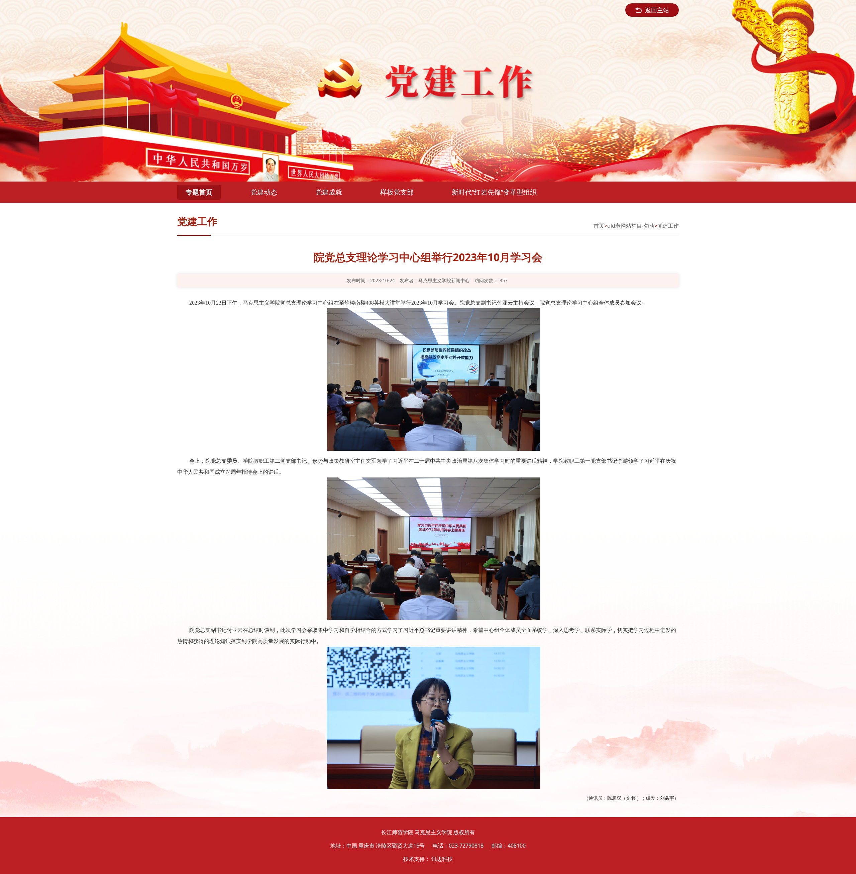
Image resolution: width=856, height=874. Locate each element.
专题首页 (199, 192)
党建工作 (668, 225)
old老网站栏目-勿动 (630, 225)
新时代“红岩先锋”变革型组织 (494, 192)
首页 (599, 225)
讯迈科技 (442, 859)
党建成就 (328, 192)
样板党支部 (397, 192)
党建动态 (263, 192)
